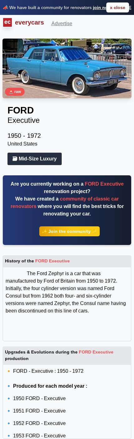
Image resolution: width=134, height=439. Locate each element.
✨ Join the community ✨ (69, 231)
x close (117, 7)
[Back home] (6, 23)
